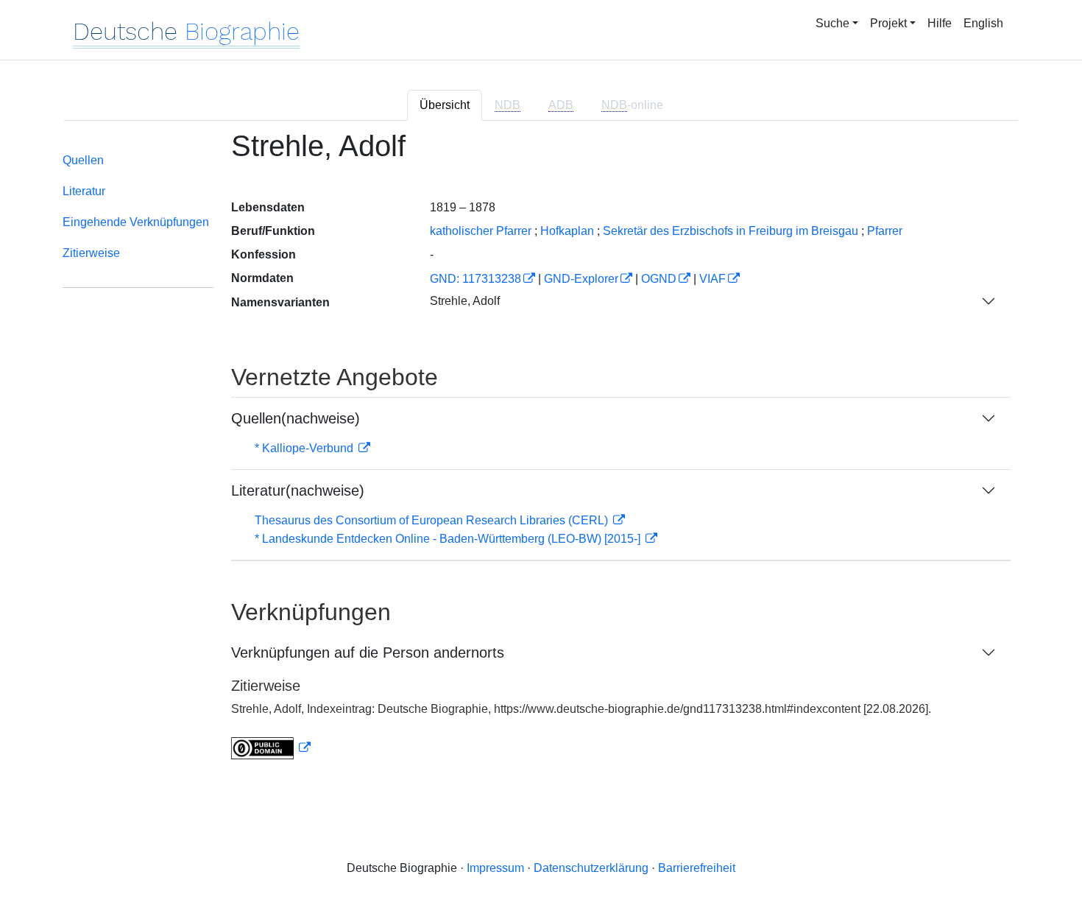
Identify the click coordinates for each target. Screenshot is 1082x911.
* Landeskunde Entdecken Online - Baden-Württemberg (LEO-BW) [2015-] (449, 538)
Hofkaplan (567, 231)
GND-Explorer (581, 278)
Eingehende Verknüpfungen (136, 222)
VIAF (712, 278)
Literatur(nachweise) (297, 490)
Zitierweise (91, 253)
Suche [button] (832, 23)
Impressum (495, 868)
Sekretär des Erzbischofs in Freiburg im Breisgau (730, 231)
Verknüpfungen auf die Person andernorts (367, 652)
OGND (658, 278)
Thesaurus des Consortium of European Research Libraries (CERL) (433, 520)
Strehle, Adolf (465, 301)
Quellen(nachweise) (295, 418)
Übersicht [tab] (445, 105)
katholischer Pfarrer (480, 231)
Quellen (83, 160)
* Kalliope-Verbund (305, 448)
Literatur (84, 191)
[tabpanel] (541, 453)
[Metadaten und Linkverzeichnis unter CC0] (271, 748)
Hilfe (939, 23)
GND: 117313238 (475, 278)
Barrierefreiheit (696, 868)
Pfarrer (884, 231)
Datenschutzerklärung (591, 868)
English (983, 23)
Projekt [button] (888, 23)
